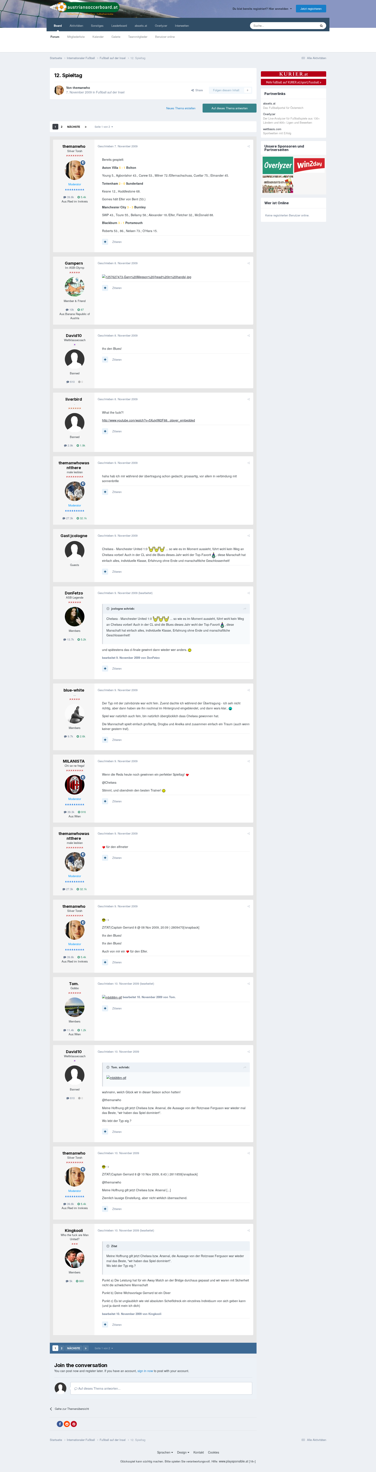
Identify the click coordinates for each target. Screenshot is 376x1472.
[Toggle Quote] (108, 608)
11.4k (70, 1030)
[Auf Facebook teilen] (60, 1424)
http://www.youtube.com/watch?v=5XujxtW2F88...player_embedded (148, 420)
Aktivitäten (76, 25)
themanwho (81, 87)
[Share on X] (53, 1424)
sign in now (145, 1371)
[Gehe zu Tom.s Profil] (74, 1007)
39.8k (70, 197)
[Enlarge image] (146, 276)
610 (72, 382)
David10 (74, 335)
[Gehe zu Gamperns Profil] (74, 287)
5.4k (83, 197)
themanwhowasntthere (74, 465)
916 (83, 812)
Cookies (213, 1452)
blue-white (74, 690)
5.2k (83, 639)
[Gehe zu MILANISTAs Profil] (74, 785)
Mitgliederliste (76, 37)
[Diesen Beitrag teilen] (248, 146)
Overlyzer (161, 25)
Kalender (98, 37)
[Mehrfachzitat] (105, 242)
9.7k (70, 736)
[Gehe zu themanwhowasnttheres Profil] (74, 491)
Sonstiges (97, 25)
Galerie (115, 37)
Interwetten (182, 25)
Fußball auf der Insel (110, 92)
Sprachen (164, 1452)
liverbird (73, 399)
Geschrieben (118, 146)
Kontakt (198, 1452)
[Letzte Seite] (86, 126)
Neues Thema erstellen (180, 108)
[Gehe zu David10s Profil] (74, 359)
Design (182, 1452)
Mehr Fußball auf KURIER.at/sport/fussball (293, 82)
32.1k (83, 518)
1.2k (83, 1030)
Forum (54, 37)
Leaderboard (119, 25)
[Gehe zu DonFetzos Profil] (74, 616)
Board (58, 25)
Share (198, 90)
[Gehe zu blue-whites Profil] (74, 714)
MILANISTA (74, 761)
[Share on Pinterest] (74, 1424)
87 (82, 309)
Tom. (74, 983)
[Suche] (321, 25)
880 (81, 1281)
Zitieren (117, 242)
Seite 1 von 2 (103, 126)
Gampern (74, 263)
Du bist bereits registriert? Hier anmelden (261, 9)
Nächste (73, 127)
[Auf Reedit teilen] (67, 1424)
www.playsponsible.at (233, 1461)
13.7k (70, 639)
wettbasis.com (272, 129)
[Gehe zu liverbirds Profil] (74, 423)
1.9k (82, 445)
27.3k (69, 518)
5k (70, 1281)
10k (71, 309)
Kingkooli (74, 1230)
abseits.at (141, 25)
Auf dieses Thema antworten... (99, 1388)
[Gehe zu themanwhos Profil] (59, 90)
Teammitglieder (137, 37)
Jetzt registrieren (311, 9)
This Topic (305, 25)
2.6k (82, 736)
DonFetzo (74, 593)
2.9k (70, 445)
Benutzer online (165, 37)
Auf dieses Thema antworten (230, 108)
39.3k (70, 812)
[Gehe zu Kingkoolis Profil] (74, 1258)
